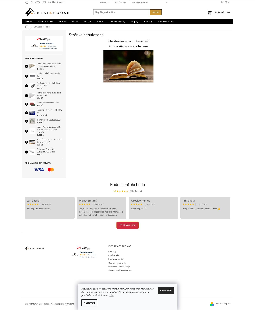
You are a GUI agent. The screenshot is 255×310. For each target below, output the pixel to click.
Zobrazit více (128, 225)
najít (119, 46)
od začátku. (142, 46)
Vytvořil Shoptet (223, 303)
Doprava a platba (140, 2)
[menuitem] (28, 21)
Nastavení (89, 303)
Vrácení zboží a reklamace (120, 270)
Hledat (155, 12)
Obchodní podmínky (117, 263)
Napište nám (120, 2)
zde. (112, 295)
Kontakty (104, 2)
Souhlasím (166, 290)
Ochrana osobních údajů (119, 266)
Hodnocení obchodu (127, 184)
